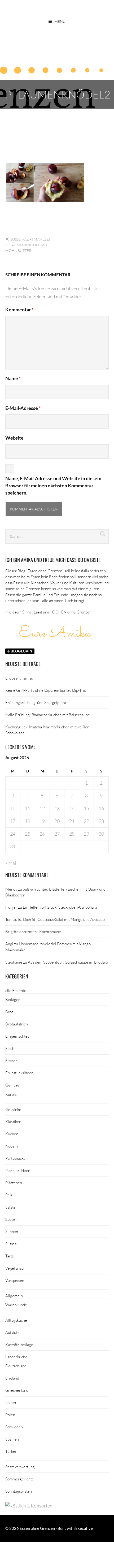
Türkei (10, 1451)
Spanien (12, 1439)
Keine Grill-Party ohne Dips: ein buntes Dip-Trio (45, 690)
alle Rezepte (15, 990)
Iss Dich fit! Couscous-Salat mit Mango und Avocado (61, 919)
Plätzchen (13, 1182)
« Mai (10, 863)
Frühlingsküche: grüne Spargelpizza (35, 702)
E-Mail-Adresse (23, 408)
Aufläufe (12, 1332)
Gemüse (12, 1085)
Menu (59, 21)
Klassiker (13, 1121)
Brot (9, 1011)
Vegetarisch (15, 1268)
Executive (84, 1528)
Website (14, 438)
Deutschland (16, 1365)
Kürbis (10, 1094)
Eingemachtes (17, 1036)
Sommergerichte (19, 1478)
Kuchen (11, 1133)
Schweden (14, 1426)
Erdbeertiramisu (19, 678)
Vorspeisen (14, 1280)
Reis (8, 1194)
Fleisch (11, 1060)
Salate (10, 1207)
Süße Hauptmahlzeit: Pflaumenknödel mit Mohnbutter (28, 245)
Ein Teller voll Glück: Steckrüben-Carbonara (60, 907)
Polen (10, 1414)
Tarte (9, 1255)
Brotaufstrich (16, 1023)
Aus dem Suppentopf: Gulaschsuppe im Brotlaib (68, 962)
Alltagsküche (16, 1320)
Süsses (10, 1243)
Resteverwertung (20, 1466)
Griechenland (16, 1390)
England (12, 1378)
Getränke (13, 1109)
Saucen (11, 1219)
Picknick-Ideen (17, 1170)
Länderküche (16, 1356)
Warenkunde (16, 1304)
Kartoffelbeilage (19, 1344)
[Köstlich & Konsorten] (28, 1506)
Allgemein (14, 1295)
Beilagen (12, 999)
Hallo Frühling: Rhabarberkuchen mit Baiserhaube (47, 714)
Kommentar (19, 309)
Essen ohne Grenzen (37, 1528)
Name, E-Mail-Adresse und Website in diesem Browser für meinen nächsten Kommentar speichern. (53, 485)
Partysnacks (15, 1158)
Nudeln (11, 1146)
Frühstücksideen (19, 1072)
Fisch (9, 1048)
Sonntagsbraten (18, 1491)
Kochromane (50, 931)
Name (13, 378)
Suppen (11, 1231)
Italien (10, 1402)
